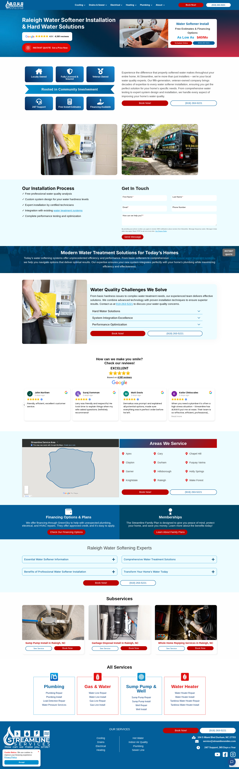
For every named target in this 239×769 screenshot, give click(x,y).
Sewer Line (138, 750)
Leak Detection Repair (54, 701)
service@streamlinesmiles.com (219, 741)
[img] (70, 89)
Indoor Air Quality (138, 742)
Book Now (67, 648)
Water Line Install (97, 697)
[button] (24, 405)
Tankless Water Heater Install (185, 705)
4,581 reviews (124, 377)
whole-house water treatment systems (192, 258)
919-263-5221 (124, 303)
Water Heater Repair (185, 693)
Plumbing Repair (54, 693)
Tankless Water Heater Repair (185, 701)
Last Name (177, 197)
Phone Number (179, 207)
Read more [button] (177, 416)
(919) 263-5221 (218, 5)
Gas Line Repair (98, 701)
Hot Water (138, 738)
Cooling (101, 738)
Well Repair (141, 705)
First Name (128, 197)
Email (125, 207)
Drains (100, 742)
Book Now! (191, 5)
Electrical (101, 746)
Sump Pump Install (141, 701)
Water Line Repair (97, 693)
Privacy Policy (10, 757)
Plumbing (138, 746)
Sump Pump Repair (141, 697)
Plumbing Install (54, 697)
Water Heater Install (184, 697)
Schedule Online (181, 43)
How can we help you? (133, 215)
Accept (21, 762)
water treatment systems (68, 210)
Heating (101, 750)
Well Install (141, 709)
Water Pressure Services (54, 705)
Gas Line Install (97, 705)
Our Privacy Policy (161, 231)
